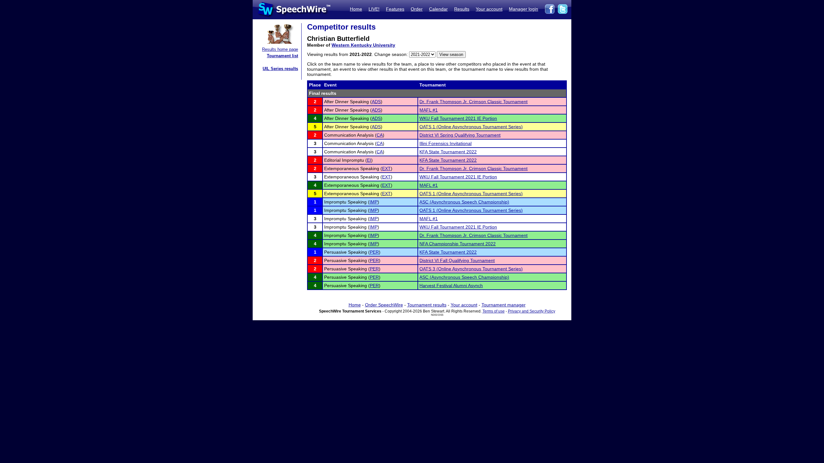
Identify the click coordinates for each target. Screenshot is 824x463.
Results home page (280, 49)
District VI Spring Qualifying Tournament (460, 135)
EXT (386, 168)
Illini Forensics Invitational (445, 143)
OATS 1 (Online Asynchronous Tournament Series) (471, 126)
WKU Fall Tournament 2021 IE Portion (458, 118)
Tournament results (426, 304)
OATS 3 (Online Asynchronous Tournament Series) (471, 268)
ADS (376, 101)
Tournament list (282, 55)
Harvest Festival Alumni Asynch (451, 285)
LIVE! (374, 9)
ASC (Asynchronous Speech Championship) (464, 201)
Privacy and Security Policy (531, 311)
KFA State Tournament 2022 (448, 151)
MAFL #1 (428, 110)
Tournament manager (504, 304)
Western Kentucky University (363, 45)
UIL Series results (280, 68)
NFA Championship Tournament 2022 (457, 243)
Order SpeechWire (384, 304)
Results (461, 9)
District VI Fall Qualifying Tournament (457, 260)
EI (369, 160)
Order (417, 9)
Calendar (438, 9)
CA (380, 135)
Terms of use (493, 311)
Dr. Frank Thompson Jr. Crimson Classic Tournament (473, 101)
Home (356, 9)
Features (395, 9)
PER (374, 252)
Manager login (523, 9)
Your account (489, 9)
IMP (374, 201)
